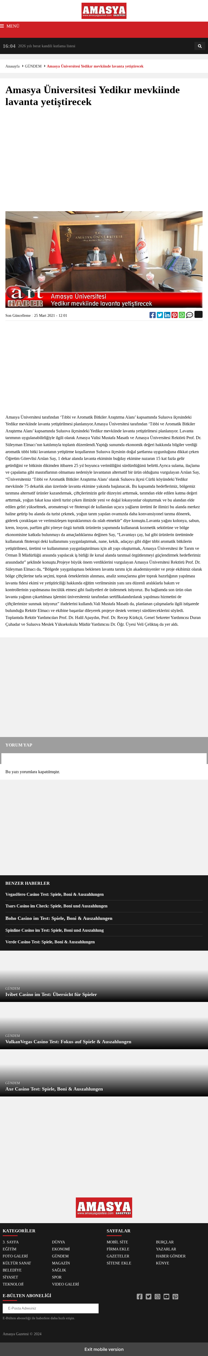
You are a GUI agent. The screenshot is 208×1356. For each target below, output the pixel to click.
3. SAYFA (11, 1242)
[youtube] (166, 1296)
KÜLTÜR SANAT (17, 1263)
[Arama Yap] (200, 46)
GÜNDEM (33, 66)
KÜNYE (162, 1263)
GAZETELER (118, 1256)
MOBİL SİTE (117, 1242)
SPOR (56, 1277)
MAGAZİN (61, 1263)
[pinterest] (175, 316)
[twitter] (160, 316)
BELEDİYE (12, 1270)
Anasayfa (12, 66)
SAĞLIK (59, 1270)
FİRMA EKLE (118, 1249)
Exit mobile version (104, 1349)
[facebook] (153, 316)
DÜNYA (58, 1242)
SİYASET (10, 1277)
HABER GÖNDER (171, 1256)
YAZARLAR (166, 1249)
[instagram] (157, 1296)
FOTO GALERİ (15, 1256)
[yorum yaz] (189, 316)
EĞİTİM (9, 1249)
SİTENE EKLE (119, 1263)
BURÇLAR (165, 1242)
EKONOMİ (61, 1249)
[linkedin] (167, 316)
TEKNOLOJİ (13, 1284)
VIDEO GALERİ (65, 1284)
